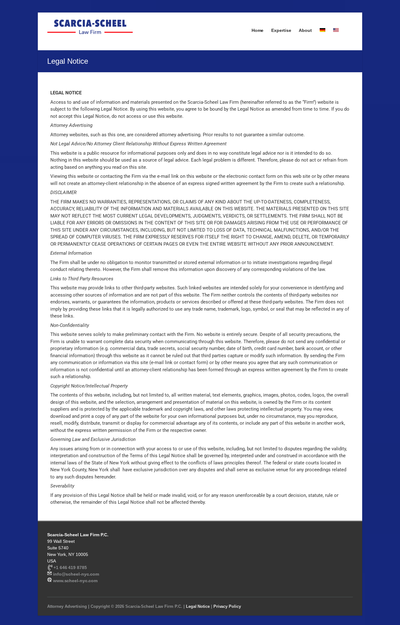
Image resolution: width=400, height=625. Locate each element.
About (305, 30)
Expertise (281, 30)
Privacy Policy (227, 606)
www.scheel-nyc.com (75, 580)
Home (258, 30)
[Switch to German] (322, 36)
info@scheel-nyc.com (76, 574)
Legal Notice (198, 606)
